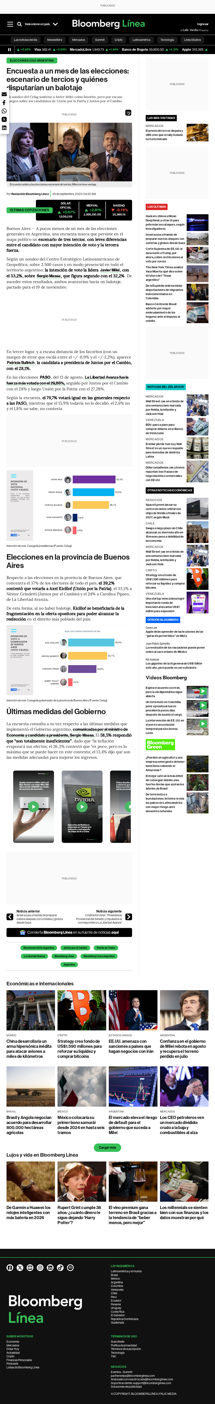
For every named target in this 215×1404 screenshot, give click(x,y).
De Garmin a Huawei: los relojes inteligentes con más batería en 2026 (29, 1212)
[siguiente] (128, 917)
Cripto (10, 1356)
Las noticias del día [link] (25, 39)
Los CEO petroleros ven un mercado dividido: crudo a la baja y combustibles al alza (182, 1125)
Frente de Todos (106, 947)
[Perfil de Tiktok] (60, 1267)
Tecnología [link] (167, 39)
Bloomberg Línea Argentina (99, 956)
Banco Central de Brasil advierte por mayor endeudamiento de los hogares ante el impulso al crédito (163, 312)
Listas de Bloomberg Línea (23, 1367)
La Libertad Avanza (34, 956)
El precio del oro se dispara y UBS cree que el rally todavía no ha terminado (164, 135)
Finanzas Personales (19, 1360)
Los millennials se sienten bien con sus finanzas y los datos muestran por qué (184, 1212)
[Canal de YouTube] (30, 1267)
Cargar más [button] (107, 1148)
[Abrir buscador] (19, 24)
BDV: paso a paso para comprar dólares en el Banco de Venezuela (164, 429)
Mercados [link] (78, 39)
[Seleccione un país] (55, 24)
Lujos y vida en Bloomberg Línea (42, 1155)
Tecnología (118, 1352)
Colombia (117, 1286)
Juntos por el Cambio (75, 947)
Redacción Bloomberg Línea (30, 194)
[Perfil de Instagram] (40, 1267)
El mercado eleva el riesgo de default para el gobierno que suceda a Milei (133, 1125)
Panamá (116, 1304)
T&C (113, 1356)
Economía (13, 1341)
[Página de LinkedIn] (50, 1267)
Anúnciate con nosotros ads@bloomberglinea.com (142, 1379)
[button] (128, 113)
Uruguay (116, 1308)
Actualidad (13, 1352)
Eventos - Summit (121, 1372)
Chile (114, 1293)
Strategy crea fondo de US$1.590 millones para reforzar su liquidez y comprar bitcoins (80, 1049)
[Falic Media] (183, 30)
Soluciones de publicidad (126, 1386)
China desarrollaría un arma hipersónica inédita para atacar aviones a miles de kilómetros (29, 1049)
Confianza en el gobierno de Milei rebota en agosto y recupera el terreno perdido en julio (183, 1049)
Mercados (13, 1345)
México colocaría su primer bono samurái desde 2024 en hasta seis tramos (81, 1125)
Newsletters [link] (54, 39)
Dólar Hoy (13, 1349)
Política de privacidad (124, 1345)
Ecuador (116, 1300)
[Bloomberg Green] (177, 745)
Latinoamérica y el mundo (126, 1271)
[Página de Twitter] (20, 1267)
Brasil (114, 1275)
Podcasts (12, 1363)
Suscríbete (117, 1341)
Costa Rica (117, 1311)
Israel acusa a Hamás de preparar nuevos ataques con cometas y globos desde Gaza (40, 919)
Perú (114, 1297)
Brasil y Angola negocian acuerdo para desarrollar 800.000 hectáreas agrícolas (29, 1125)
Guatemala (117, 1322)
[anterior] (10, 917)
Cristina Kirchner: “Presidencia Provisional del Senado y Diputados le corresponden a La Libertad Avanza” (99, 919)
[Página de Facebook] (10, 1267)
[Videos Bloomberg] (177, 678)
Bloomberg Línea (64, 956)
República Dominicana (124, 1319)
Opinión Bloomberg (162, 620)
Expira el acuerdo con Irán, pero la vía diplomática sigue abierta (164, 692)
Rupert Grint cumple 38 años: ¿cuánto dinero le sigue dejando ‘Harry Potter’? (79, 1215)
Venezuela (117, 1289)
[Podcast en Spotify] (70, 1267)
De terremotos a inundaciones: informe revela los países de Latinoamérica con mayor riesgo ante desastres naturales (165, 803)
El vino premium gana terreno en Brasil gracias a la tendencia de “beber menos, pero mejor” (132, 1215)
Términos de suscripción (126, 1349)
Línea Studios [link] (192, 39)
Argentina (69, 964)
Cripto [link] (119, 39)
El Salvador (118, 1315)
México (115, 1278)
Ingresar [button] (202, 24)
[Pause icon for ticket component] (9, 49)
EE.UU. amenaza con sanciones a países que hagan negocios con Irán (131, 1046)
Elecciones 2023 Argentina (32, 60)
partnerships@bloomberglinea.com (133, 1375)
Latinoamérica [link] (141, 39)
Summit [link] (100, 39)
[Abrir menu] (10, 24)
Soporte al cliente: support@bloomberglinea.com (141, 1383)
